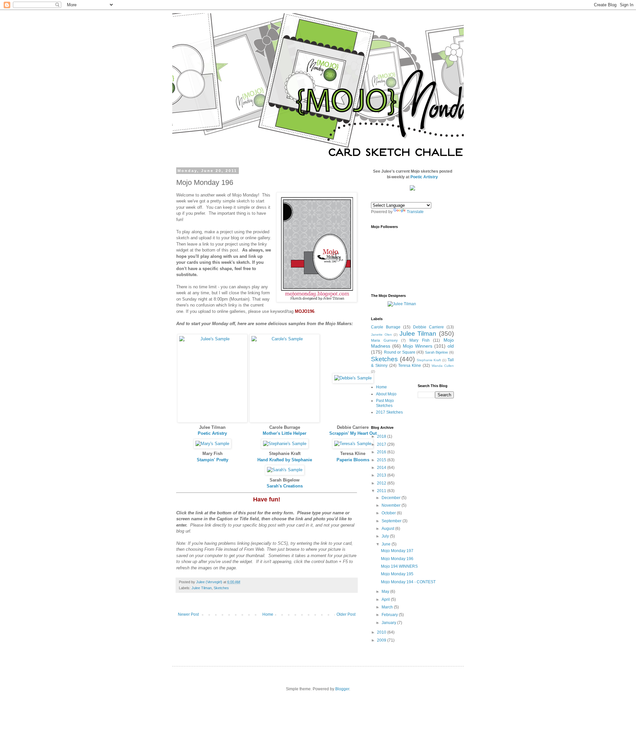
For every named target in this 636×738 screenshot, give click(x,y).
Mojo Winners (417, 346)
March (388, 607)
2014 (382, 467)
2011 (382, 490)
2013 (382, 475)
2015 (382, 460)
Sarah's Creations (285, 485)
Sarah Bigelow (436, 352)
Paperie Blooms (353, 459)
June (387, 544)
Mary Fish (419, 340)
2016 (382, 452)
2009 (382, 640)
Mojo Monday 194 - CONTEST (408, 582)
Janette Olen (381, 334)
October (389, 513)
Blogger (342, 689)
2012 (382, 483)
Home (267, 614)
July (386, 536)
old (451, 346)
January (389, 622)
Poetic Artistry (212, 433)
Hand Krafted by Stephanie (284, 459)
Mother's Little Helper (284, 433)
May (386, 591)
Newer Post (188, 614)
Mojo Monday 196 (397, 558)
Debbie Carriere (428, 327)
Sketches (221, 588)
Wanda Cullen (443, 366)
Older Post (346, 614)
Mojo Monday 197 (397, 550)
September (392, 521)
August (388, 528)
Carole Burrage (385, 327)
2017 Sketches (389, 412)
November (391, 505)
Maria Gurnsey (384, 340)
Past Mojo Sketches (385, 403)
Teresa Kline (409, 365)
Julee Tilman (201, 588)
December (391, 497)
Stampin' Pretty (212, 459)
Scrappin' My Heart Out (353, 433)
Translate (415, 211)
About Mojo (386, 394)
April (386, 599)
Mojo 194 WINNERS (399, 566)
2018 (382, 436)
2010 (382, 632)
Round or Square (399, 352)
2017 (382, 444)
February (390, 614)
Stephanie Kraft (429, 360)
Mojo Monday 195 (397, 574)
